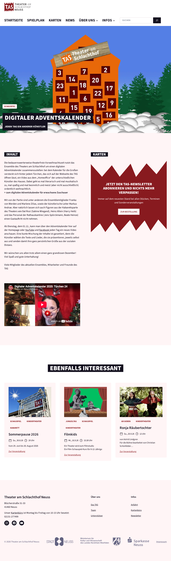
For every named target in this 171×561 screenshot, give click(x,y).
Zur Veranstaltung (17, 451)
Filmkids (70, 434)
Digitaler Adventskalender (48, 117)
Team (93, 510)
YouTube (29, 230)
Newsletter (136, 515)
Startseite (13, 20)
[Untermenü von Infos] (114, 20)
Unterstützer (97, 515)
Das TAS (94, 504)
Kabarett (14, 428)
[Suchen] (157, 20)
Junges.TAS (71, 421)
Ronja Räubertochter (135, 428)
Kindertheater (34, 421)
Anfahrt (134, 504)
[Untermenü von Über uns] (97, 20)
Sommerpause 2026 (23, 434)
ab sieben (126, 421)
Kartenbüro (17, 512)
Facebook (44, 230)
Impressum (161, 541)
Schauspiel (9, 106)
